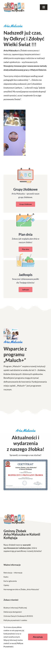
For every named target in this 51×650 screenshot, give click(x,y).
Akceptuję (38, 637)
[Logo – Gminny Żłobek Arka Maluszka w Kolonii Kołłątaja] (14, 3)
